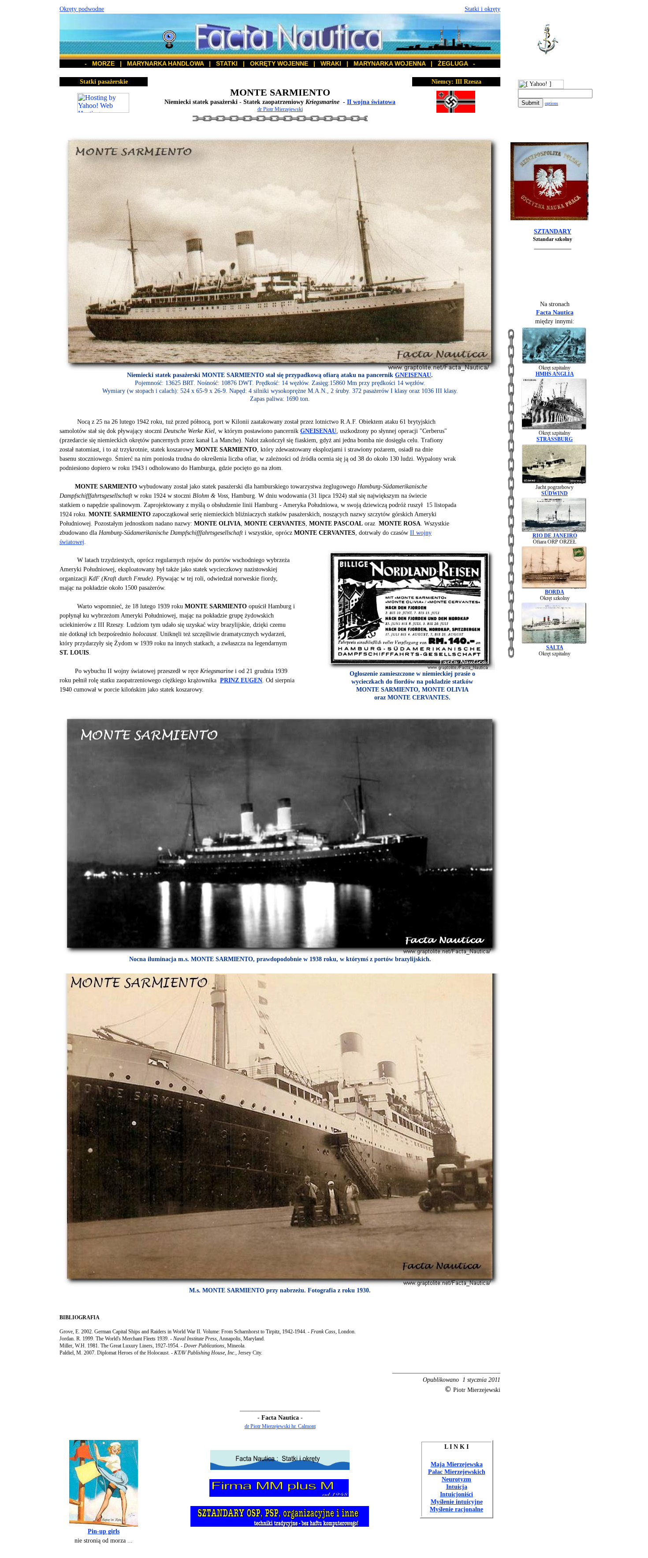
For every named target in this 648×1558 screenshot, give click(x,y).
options (551, 103)
